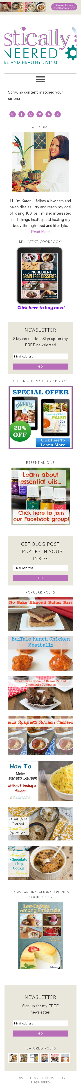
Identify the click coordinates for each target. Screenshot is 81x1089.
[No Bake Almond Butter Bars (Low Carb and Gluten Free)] (40, 614)
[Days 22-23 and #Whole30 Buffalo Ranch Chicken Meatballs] (40, 653)
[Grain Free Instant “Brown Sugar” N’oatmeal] (40, 823)
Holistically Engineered (40, 42)
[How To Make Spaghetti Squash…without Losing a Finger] (40, 781)
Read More (40, 231)
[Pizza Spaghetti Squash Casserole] (40, 735)
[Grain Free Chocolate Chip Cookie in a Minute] (40, 863)
